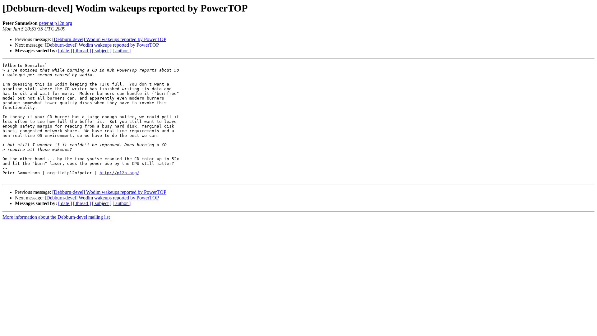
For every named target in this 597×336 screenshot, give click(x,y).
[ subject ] (101, 50)
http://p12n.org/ (119, 172)
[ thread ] (82, 50)
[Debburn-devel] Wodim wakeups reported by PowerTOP (109, 39)
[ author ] (122, 50)
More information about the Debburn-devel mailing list (56, 217)
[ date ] (65, 50)
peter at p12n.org (55, 23)
